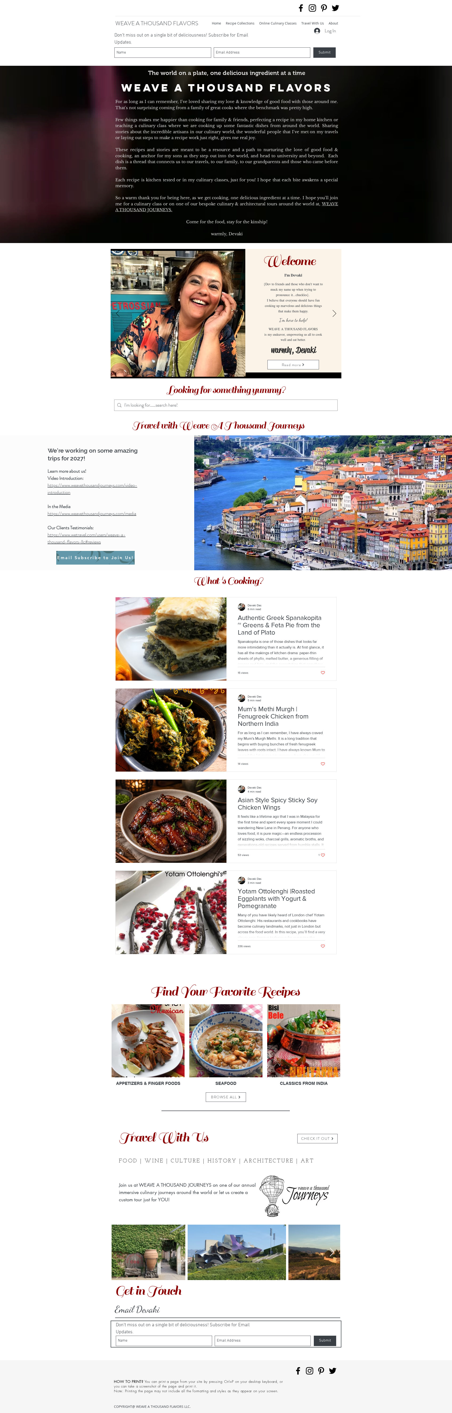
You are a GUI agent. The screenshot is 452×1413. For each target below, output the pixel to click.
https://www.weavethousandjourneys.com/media (92, 513)
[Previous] (118, 314)
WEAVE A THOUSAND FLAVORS (156, 23)
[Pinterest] (324, 8)
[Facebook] (301, 8)
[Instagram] (312, 8)
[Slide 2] (226, 371)
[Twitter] (335, 8)
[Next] (334, 314)
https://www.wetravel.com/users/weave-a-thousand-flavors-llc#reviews (86, 538)
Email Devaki (137, 1309)
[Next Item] (332, 1252)
